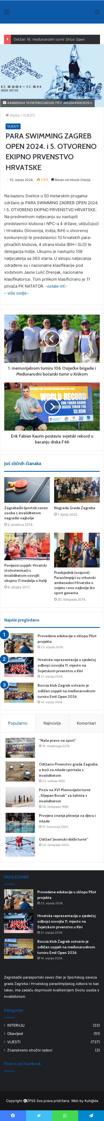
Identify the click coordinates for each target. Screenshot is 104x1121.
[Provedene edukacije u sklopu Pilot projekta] (19, 643)
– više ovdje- (16, 293)
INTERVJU (16, 1025)
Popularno (17, 723)
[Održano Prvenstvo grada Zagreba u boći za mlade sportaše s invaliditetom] (20, 771)
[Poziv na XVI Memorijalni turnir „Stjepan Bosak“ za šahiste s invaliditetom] (20, 797)
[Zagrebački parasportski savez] (21, 12)
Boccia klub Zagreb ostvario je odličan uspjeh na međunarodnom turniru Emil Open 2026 (66, 691)
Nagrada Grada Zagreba (74, 507)
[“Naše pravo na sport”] (20, 748)
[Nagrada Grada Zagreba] (77, 490)
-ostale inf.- (55, 286)
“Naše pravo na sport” (57, 740)
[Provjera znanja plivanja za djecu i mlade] (20, 823)
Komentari (86, 723)
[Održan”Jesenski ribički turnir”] (20, 847)
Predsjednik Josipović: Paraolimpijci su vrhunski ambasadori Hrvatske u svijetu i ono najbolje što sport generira (74, 582)
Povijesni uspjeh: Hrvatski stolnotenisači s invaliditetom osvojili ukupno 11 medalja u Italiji (25, 573)
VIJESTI (29, 115)
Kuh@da (91, 1101)
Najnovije (52, 723)
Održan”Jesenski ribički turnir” (63, 839)
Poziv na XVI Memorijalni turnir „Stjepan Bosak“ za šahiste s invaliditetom (65, 795)
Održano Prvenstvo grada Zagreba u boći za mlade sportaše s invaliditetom (68, 770)
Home (14, 115)
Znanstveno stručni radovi (29, 1050)
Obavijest (15, 1033)
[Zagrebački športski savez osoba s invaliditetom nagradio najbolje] (27, 490)
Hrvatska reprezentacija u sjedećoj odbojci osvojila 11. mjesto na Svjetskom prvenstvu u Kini (67, 665)
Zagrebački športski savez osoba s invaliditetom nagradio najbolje (26, 512)
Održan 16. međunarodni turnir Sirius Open (49, 39)
